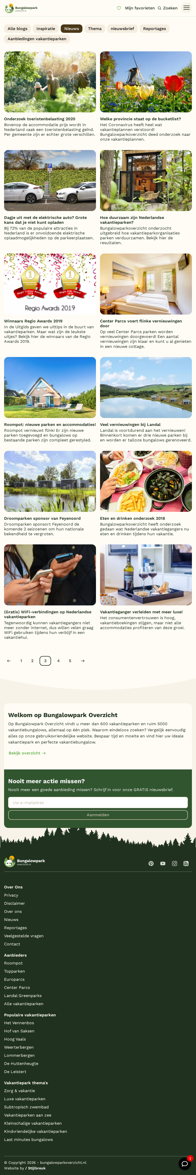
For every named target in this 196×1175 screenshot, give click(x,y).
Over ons (13, 911)
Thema (95, 28)
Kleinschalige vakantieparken (33, 1123)
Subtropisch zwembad (26, 1107)
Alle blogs (17, 28)
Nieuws (71, 28)
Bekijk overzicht (24, 753)
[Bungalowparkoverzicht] (21, 8)
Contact (12, 944)
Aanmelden (98, 814)
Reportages (154, 28)
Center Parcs (17, 987)
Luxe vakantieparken (24, 1098)
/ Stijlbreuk (35, 1168)
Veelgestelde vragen (24, 935)
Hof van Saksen (19, 1031)
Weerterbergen (19, 1047)
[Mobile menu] (186, 8)
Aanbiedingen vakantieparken (37, 38)
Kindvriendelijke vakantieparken (35, 1131)
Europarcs (14, 979)
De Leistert (15, 1071)
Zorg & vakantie (19, 1090)
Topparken (14, 971)
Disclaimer (14, 903)
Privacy (11, 895)
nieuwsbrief (122, 28)
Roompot (13, 963)
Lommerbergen (19, 1055)
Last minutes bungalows (28, 1139)
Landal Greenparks (23, 995)
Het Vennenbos (19, 1022)
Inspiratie (45, 28)
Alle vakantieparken (23, 1003)
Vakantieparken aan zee (27, 1115)
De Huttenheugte (21, 1063)
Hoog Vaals (15, 1039)
